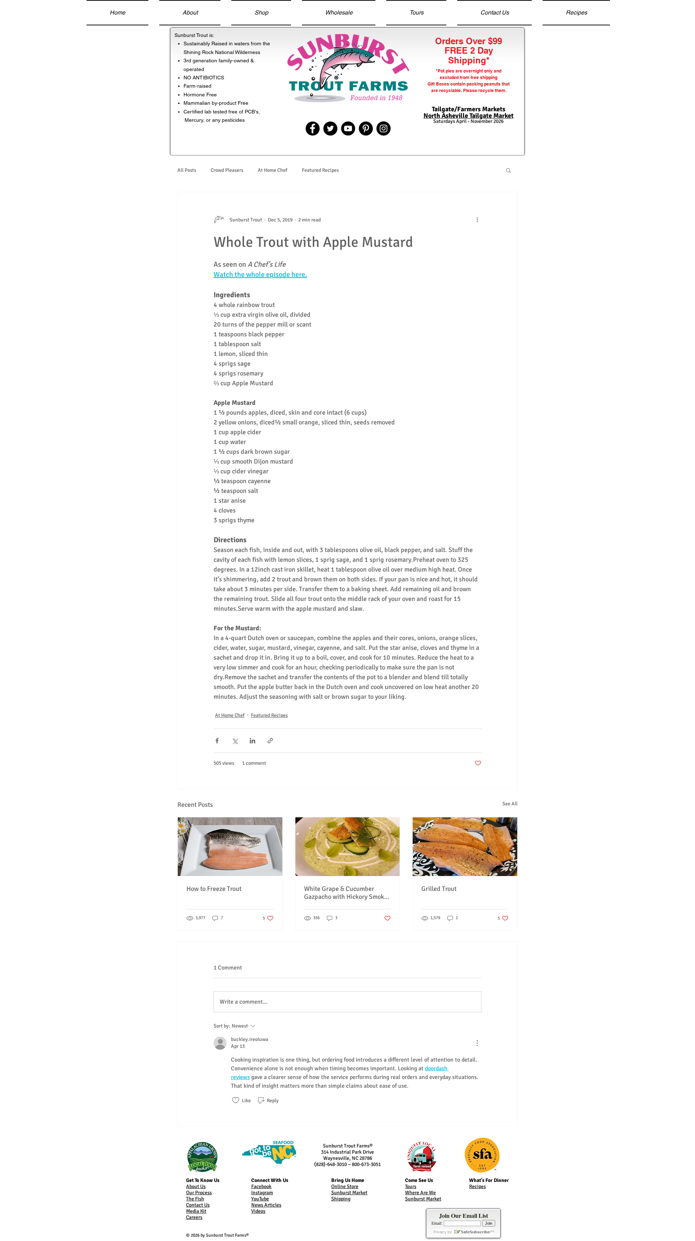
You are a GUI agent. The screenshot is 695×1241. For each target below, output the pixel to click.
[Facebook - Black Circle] (313, 128)
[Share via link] (270, 740)
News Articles (266, 1205)
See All (510, 804)
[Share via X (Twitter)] (234, 740)
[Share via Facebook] (217, 740)
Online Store (344, 1186)
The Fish (195, 1199)
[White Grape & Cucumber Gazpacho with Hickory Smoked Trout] (347, 846)
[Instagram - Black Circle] (383, 128)
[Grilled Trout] (465, 846)
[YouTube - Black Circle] (348, 128)
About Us (196, 1186)
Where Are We (420, 1193)
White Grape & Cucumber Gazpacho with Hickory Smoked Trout (347, 893)
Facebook (261, 1186)
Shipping (340, 1199)
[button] (508, 170)
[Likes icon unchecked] (235, 1100)
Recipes (477, 1186)
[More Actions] (477, 1043)
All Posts (186, 170)
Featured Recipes (320, 170)
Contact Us (198, 1205)
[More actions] (477, 219)
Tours (410, 1186)
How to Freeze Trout (213, 889)
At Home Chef (272, 170)
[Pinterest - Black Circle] (366, 128)
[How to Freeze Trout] (230, 846)
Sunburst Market (349, 1193)
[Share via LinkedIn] (252, 740)
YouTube (260, 1199)
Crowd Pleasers (227, 170)
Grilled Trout (438, 889)
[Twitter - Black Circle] (330, 128)
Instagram (262, 1193)
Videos (258, 1211)
